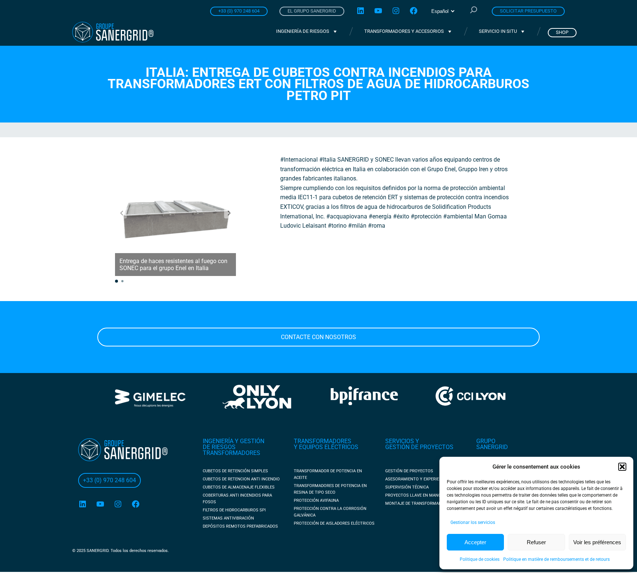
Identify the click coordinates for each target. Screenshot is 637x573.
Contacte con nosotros (318, 337)
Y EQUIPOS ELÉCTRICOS (326, 447)
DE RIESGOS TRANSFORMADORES (231, 449)
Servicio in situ (498, 31)
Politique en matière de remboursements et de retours (556, 559)
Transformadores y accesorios (404, 31)
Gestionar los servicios (472, 522)
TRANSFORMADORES (322, 441)
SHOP (562, 32)
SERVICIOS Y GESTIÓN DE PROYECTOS (419, 444)
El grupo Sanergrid (312, 11)
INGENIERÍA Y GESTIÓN (233, 441)
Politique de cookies (479, 559)
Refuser (536, 542)
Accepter (475, 542)
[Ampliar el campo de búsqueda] (474, 10)
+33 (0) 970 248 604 (239, 11)
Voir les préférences (597, 542)
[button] (622, 466)
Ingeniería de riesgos (302, 31)
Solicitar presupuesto (528, 11)
